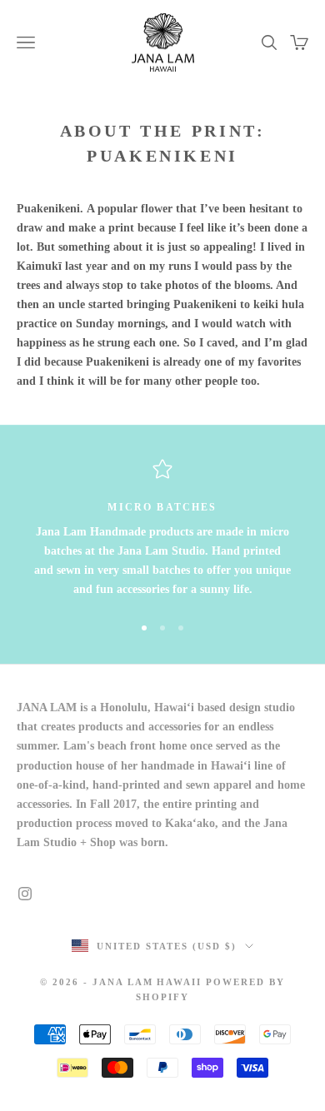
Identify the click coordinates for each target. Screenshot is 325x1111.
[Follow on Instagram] (25, 893)
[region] (162, 529)
